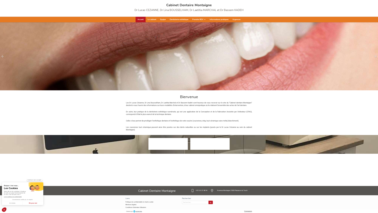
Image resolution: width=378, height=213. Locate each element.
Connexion (248, 211)
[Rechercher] (210, 202)
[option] (189, 56)
